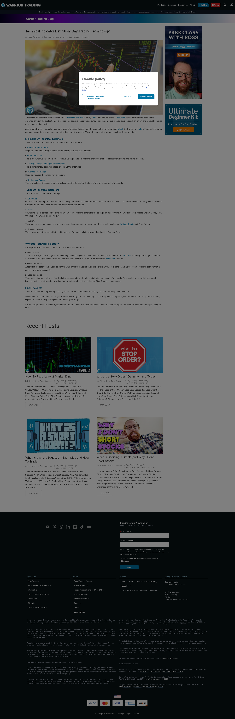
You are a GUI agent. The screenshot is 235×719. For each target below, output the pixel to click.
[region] (118, 88)
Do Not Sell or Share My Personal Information (95, 97)
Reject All (127, 96)
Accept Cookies (146, 96)
